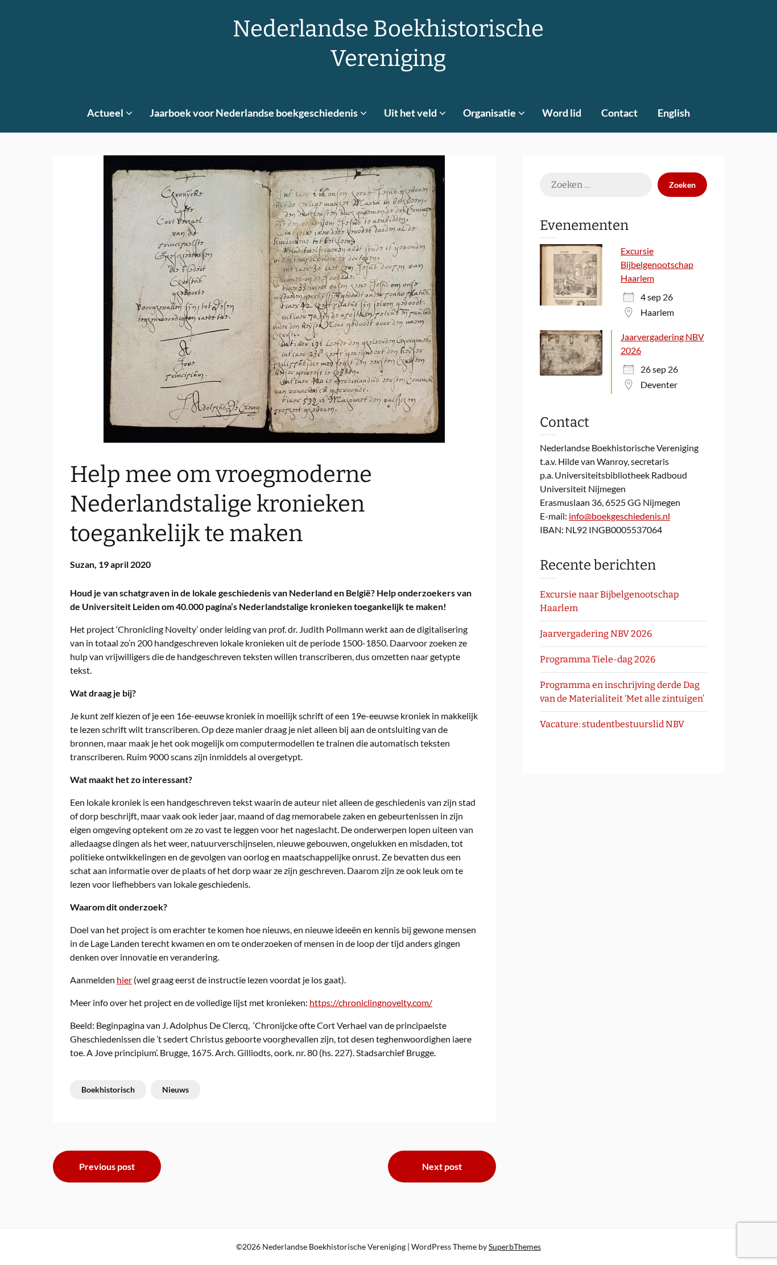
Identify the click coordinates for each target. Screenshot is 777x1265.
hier (124, 979)
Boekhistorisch (108, 1089)
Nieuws (175, 1089)
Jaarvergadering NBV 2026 (596, 633)
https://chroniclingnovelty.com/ (370, 1002)
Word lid (561, 112)
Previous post (107, 1166)
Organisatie (489, 112)
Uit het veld (410, 112)
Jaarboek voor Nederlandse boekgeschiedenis (254, 112)
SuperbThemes (515, 1246)
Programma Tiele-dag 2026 (597, 659)
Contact (619, 112)
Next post (442, 1166)
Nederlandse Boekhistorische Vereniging (388, 43)
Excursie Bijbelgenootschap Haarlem (657, 264)
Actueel (105, 112)
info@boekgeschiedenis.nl (619, 515)
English (674, 112)
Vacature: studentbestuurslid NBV (612, 724)
